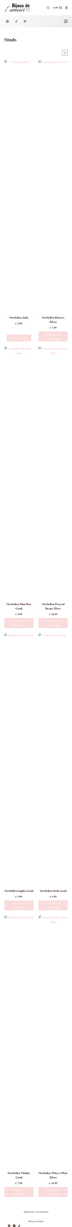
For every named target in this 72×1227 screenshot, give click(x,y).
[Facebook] (25, 21)
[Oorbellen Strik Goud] (53, 758)
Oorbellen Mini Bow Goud (19, 606)
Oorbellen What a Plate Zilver (53, 1175)
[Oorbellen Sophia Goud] (18, 758)
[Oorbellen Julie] (18, 185)
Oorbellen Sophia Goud (19, 891)
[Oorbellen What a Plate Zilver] (53, 1041)
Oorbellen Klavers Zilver (53, 319)
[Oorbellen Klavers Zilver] (53, 185)
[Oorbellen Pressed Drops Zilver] (53, 472)
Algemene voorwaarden (35, 1211)
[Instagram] (7, 21)
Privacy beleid (35, 1221)
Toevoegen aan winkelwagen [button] (53, 336)
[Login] (66, 7)
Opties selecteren (19, 338)
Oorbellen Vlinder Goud (19, 1175)
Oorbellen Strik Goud (53, 891)
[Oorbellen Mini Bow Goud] (18, 472)
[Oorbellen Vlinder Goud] (18, 1041)
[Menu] (66, 21)
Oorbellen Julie (18, 317)
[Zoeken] (48, 7)
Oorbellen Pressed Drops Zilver (53, 606)
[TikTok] (16, 21)
